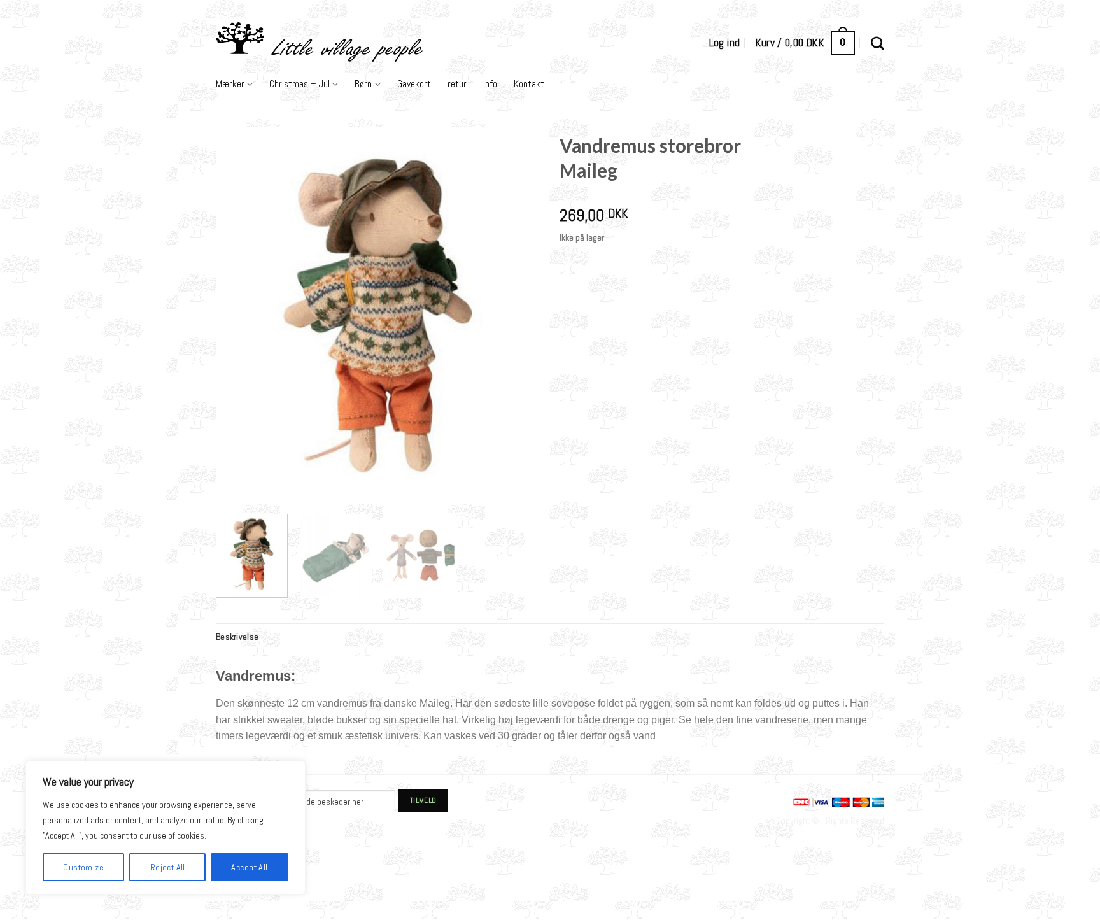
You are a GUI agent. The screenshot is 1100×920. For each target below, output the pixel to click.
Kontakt (529, 84)
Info (490, 84)
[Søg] (877, 43)
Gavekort (414, 84)
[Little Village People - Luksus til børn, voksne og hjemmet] (395, 43)
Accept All (249, 867)
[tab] (237, 636)
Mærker (230, 84)
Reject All (167, 867)
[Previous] (238, 315)
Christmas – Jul (299, 84)
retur (457, 84)
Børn (363, 84)
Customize (83, 867)
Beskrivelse (237, 636)
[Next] (518, 315)
